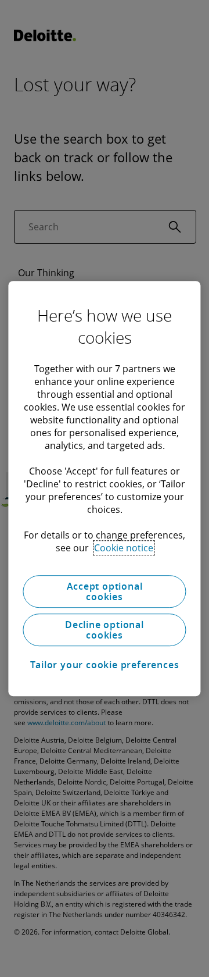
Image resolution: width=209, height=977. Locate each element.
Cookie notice (123, 547)
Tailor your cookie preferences (104, 664)
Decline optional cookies (104, 629)
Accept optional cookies (105, 591)
